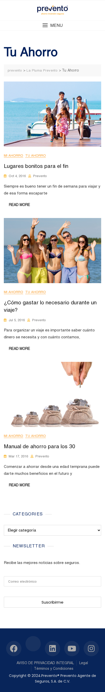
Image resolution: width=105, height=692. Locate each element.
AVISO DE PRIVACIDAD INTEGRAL (45, 663)
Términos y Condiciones (53, 668)
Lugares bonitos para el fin (36, 166)
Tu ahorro (35, 155)
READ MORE (19, 205)
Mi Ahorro (13, 155)
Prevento (40, 176)
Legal (83, 663)
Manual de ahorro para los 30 (39, 446)
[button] (52, 25)
